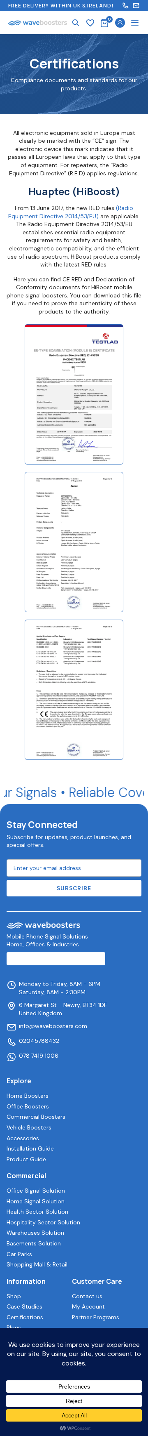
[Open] (135, 23)
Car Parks (19, 1254)
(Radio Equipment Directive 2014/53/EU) (70, 212)
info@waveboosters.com (53, 1026)
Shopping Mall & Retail (37, 1264)
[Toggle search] (76, 22)
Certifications (25, 1317)
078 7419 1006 (38, 1055)
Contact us (87, 1296)
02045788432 (39, 1041)
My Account (88, 1306)
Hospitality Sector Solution (43, 1222)
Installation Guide (30, 1148)
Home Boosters (28, 1095)
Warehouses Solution (35, 1232)
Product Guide (26, 1159)
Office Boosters (28, 1106)
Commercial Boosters (36, 1116)
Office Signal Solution (36, 1190)
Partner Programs (95, 1317)
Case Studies (24, 1306)
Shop (14, 1296)
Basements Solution (34, 1243)
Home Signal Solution (36, 1201)
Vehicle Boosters (29, 1127)
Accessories (23, 1138)
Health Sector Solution (37, 1211)
